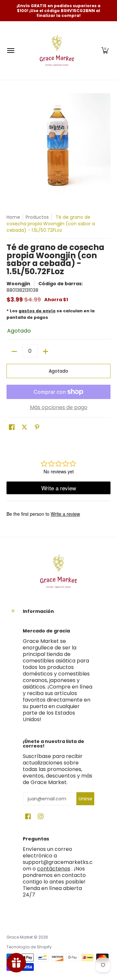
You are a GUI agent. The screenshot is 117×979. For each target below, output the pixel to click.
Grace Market (19, 937)
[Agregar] (45, 351)
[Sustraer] (14, 351)
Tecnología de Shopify (29, 947)
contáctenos (53, 868)
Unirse (85, 798)
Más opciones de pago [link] (58, 407)
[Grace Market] (57, 50)
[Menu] (10, 50)
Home (13, 217)
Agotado (58, 371)
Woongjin (18, 283)
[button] (104, 50)
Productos (37, 217)
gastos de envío (37, 311)
